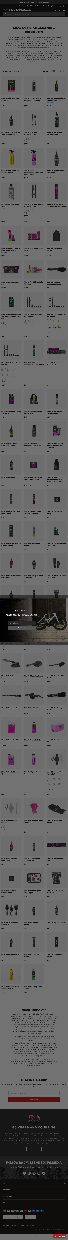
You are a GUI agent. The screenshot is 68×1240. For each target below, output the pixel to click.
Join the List (22, 628)
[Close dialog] (1, 600)
